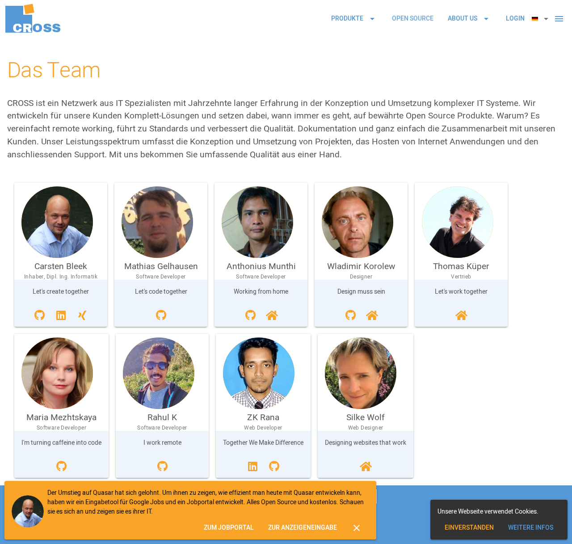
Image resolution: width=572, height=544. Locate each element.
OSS (37, 28)
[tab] (413, 19)
